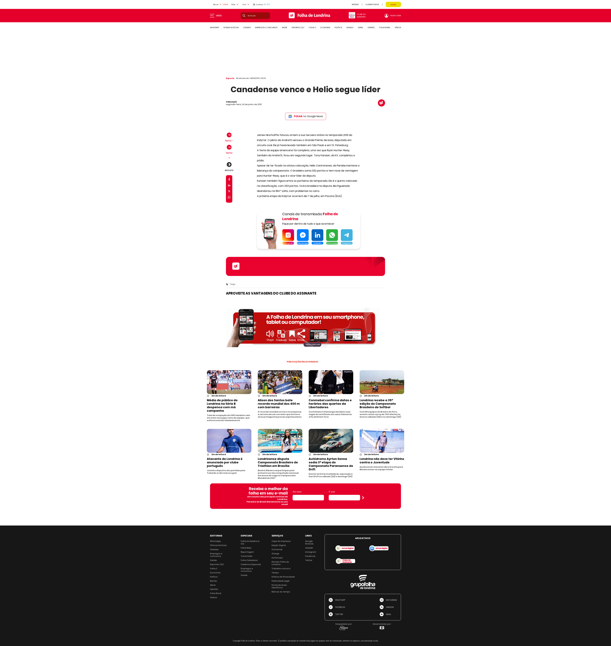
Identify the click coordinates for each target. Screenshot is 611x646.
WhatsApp (215, 541)
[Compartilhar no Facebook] (229, 180)
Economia (215, 572)
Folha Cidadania (249, 560)
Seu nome (297, 492)
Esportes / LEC (217, 564)
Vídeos (213, 597)
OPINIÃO (371, 27)
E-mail (332, 492)
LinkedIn (309, 547)
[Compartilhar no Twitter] (229, 192)
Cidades (214, 549)
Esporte (230, 78)
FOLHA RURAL (384, 27)
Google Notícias (309, 542)
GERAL (360, 27)
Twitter (308, 560)
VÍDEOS (398, 27)
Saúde (213, 560)
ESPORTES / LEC (298, 27)
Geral (212, 585)
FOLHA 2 (312, 27)
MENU (219, 15)
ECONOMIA (325, 27)
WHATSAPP (214, 27)
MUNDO (350, 27)
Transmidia (246, 556)
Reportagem (247, 552)
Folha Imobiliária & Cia (250, 542)
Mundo (213, 581)
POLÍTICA (338, 27)
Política (214, 576)
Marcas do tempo (281, 591)
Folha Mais (246, 547)
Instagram (310, 552)
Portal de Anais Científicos (279, 586)
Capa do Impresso (281, 541)
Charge (275, 553)
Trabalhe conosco (281, 568)
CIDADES (247, 27)
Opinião (214, 589)
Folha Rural (215, 593)
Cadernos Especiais (251, 564)
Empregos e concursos (216, 554)
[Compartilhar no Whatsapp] (229, 197)
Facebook (310, 556)
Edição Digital (279, 545)
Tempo (275, 572)
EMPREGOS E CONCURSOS (266, 27)
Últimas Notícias (218, 545)
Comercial (277, 549)
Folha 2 (213, 568)
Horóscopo (277, 557)
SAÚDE (284, 27)
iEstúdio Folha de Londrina (280, 563)
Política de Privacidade (283, 576)
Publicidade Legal (280, 581)
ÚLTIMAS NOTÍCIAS (231, 27)
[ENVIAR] (363, 497)
